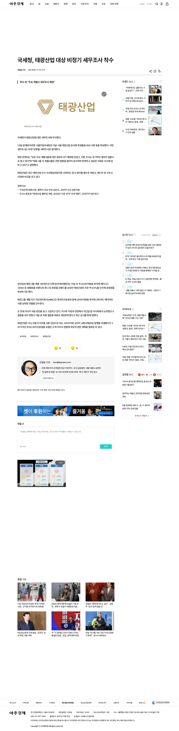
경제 (65, 4)
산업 (47, 4)
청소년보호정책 (86, 703)
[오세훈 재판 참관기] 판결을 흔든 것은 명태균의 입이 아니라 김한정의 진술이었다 (143, 246)
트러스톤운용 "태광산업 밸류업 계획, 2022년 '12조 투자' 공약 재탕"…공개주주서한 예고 (59, 193)
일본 (150, 375)
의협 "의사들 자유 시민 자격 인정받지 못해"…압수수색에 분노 (99, 634)
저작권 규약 (102, 703)
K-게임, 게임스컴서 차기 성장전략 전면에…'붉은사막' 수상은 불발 (143, 280)
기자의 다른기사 (48, 378)
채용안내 (39, 703)
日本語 (149, 4)
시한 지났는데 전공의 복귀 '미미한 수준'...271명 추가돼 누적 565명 (31, 605)
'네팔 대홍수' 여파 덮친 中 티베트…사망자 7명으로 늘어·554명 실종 (142, 292)
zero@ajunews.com (62, 362)
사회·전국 (85, 4)
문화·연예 (114, 4)
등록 (106, 446)
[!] (160, 81)
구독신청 (26, 703)
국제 (95, 4)
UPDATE (155, 235)
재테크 (56, 4)
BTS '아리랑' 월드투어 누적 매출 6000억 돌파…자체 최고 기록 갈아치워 (143, 257)
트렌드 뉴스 (127, 81)
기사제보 (52, 703)
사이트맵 (129, 703)
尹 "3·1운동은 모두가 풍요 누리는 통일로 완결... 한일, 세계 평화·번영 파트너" (65, 634)
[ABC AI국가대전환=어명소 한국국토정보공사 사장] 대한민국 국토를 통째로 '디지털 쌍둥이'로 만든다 (143, 269)
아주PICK (126, 309)
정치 (74, 4)
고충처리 (116, 703)
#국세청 (23, 336)
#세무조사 (34, 336)
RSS (140, 703)
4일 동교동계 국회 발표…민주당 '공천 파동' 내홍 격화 (31, 634)
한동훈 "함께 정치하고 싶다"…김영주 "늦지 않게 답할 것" (99, 605)
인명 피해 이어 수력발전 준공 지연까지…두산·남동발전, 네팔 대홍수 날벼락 (71, 368)
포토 (103, 4)
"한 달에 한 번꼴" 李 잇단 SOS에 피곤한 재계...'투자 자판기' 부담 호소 (69, 372)
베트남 (159, 375)
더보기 (134, 416)
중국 (32, 4)
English (142, 4)
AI (39, 4)
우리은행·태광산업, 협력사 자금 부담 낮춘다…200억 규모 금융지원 (50, 189)
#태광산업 (47, 336)
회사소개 (13, 703)
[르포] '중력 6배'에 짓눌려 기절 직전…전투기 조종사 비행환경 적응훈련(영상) (65, 605)
